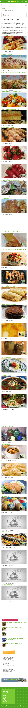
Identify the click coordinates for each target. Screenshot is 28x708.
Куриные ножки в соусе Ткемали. (8, 268)
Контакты (3, 705)
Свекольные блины (5, 162)
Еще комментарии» (7, 674)
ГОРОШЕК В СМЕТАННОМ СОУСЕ (8, 393)
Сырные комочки (5, 513)
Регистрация (20, 1)
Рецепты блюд (8, 8)
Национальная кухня (19, 8)
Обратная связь (23, 705)
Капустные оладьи (5, 198)
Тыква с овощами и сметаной (7, 322)
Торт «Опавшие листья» (6, 566)
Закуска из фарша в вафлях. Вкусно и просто (11, 35)
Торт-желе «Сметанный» (6, 584)
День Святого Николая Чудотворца (16, 622)
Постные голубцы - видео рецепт (8, 286)
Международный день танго (14, 643)
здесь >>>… (19, 26)
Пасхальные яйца (5, 496)
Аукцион (8, 1)
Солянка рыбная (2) (5, 444)
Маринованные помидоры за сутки (8, 145)
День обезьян (10, 633)
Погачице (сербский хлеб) (6, 461)
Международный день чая (13, 627)
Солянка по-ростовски (6, 375)
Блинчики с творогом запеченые (8, 549)
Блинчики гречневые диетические (8, 304)
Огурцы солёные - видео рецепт (8, 340)
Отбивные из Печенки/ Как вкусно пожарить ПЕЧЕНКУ (12, 180)
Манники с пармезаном (6, 357)
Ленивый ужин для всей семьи (7, 127)
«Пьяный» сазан (5, 531)
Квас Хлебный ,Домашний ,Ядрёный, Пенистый (11, 231)
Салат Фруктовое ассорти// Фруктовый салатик (11, 91)
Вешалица (3, 479)
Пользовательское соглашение (12, 705)
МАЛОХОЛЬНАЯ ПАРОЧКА (7, 426)
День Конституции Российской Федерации (14, 639)
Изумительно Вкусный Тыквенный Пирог (10, 109)
